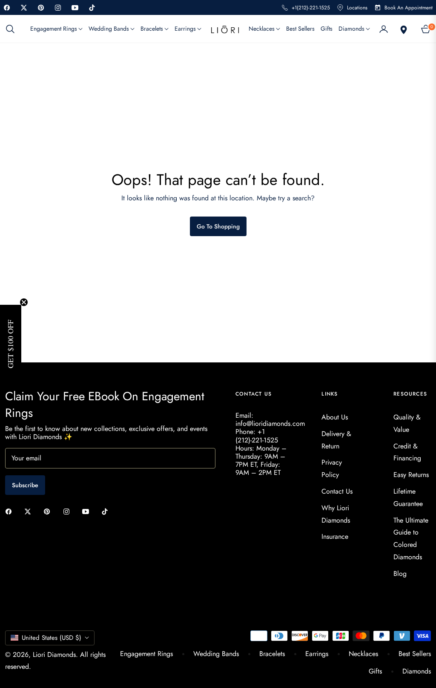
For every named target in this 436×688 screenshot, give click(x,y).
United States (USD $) (51, 637)
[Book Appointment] (402, 29)
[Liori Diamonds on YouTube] (87, 511)
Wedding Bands (216, 654)
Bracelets (272, 654)
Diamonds (416, 671)
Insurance (334, 536)
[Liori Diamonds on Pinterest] (48, 511)
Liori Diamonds (54, 654)
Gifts (375, 671)
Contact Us (337, 491)
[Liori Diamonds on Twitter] (29, 511)
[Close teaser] (24, 302)
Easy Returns (411, 475)
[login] (383, 29)
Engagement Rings (146, 654)
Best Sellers (415, 654)
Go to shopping (218, 226)
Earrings (316, 654)
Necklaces (363, 654)
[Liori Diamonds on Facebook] (10, 511)
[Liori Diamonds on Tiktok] (106, 511)
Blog (400, 573)
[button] (12, 28)
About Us (334, 417)
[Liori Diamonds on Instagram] (68, 511)
